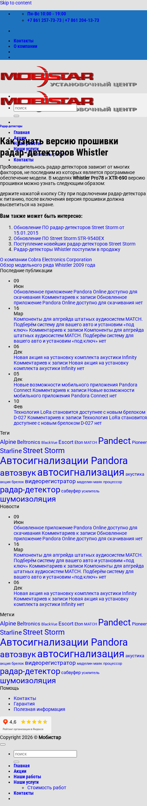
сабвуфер (71, 490)
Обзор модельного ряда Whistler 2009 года (47, 265)
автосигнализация (80, 472)
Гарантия (24, 703)
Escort (66, 442)
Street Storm (44, 450)
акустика (134, 474)
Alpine (8, 442)
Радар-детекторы (11, 126)
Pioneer (139, 442)
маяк (97, 482)
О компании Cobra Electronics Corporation (46, 259)
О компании (25, 46)
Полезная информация (39, 709)
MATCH (90, 442)
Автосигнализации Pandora (64, 460)
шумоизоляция (28, 499)
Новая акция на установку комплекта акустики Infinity (75, 357)
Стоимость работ (46, 787)
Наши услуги (26, 782)
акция (5, 482)
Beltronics (28, 442)
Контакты (24, 40)
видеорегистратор (50, 481)
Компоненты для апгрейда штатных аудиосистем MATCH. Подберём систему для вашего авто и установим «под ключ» (78, 324)
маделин (84, 482)
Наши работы (27, 776)
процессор (112, 482)
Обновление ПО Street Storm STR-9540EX (59, 238)
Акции (20, 771)
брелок (18, 482)
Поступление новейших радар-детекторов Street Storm (74, 244)
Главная (22, 132)
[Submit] (16, 116)
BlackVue (49, 442)
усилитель (90, 491)
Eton (79, 442)
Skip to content (16, 2)
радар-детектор (30, 489)
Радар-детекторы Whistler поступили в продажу (67, 249)
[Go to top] (2, 744)
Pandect (114, 441)
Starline (11, 451)
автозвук (18, 473)
